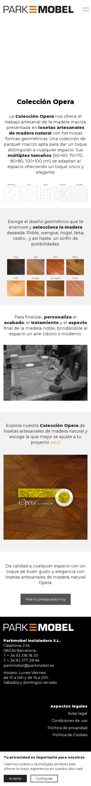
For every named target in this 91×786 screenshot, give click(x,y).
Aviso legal (78, 713)
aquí (55, 442)
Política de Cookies (70, 735)
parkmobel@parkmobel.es (29, 665)
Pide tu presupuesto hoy (45, 599)
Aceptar (15, 778)
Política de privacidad (68, 728)
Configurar (44, 778)
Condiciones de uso (70, 720)
